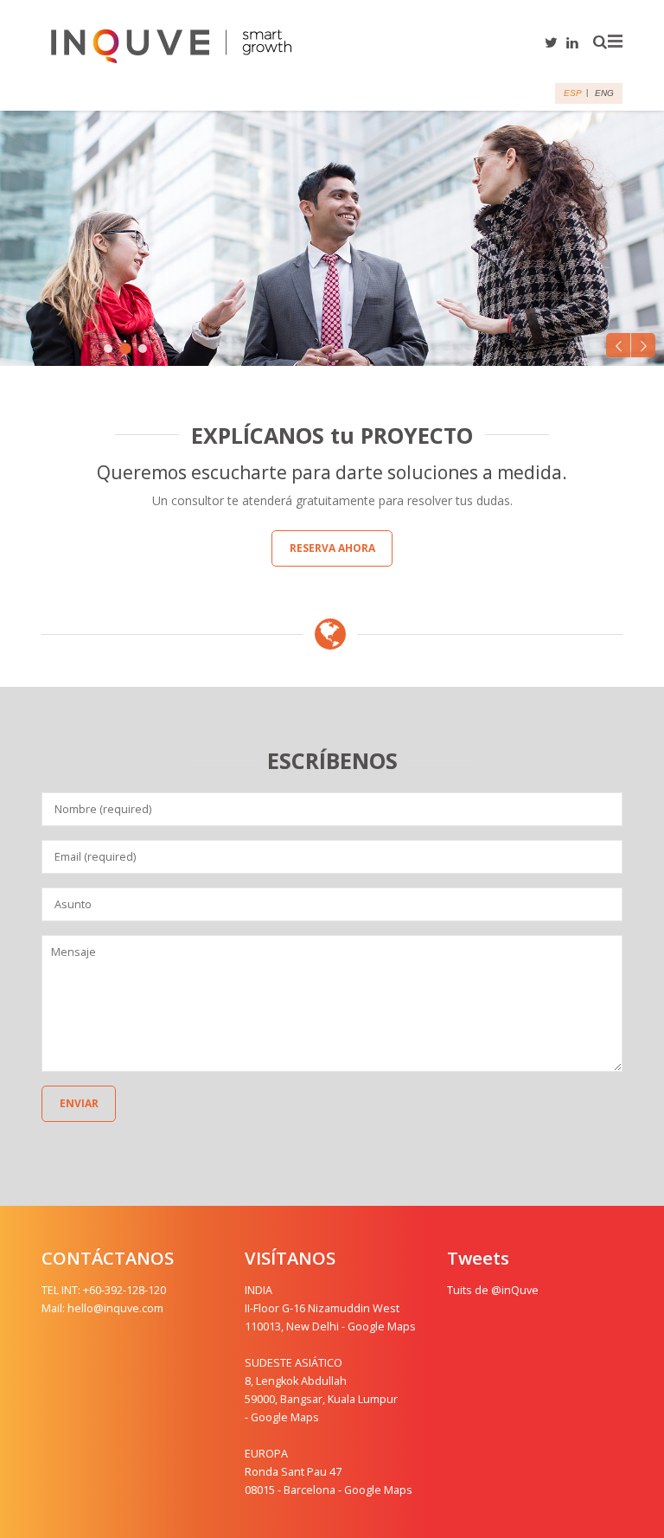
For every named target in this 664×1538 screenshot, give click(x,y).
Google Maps (382, 1326)
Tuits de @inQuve (493, 1290)
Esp (573, 93)
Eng (604, 93)
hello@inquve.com (115, 1308)
